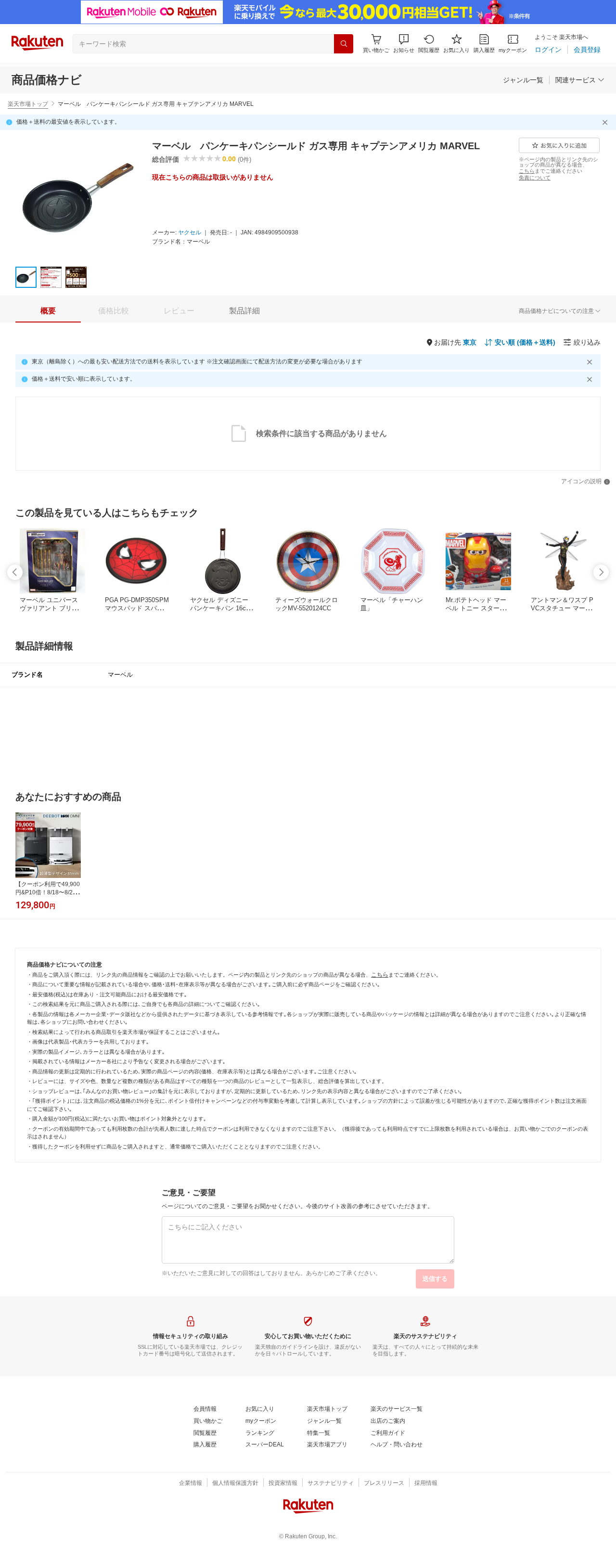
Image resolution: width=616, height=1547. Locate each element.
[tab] (48, 310)
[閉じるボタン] (606, 122)
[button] (403, 43)
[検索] (343, 43)
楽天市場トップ (28, 104)
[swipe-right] (601, 572)
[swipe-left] (15, 572)
